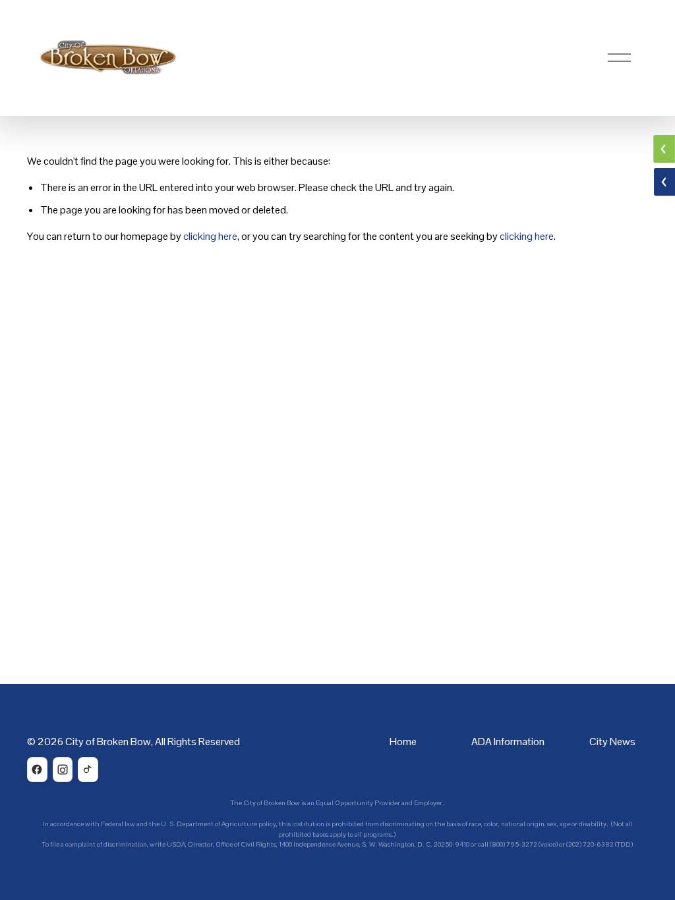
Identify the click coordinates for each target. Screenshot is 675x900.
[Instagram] (63, 769)
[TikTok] (88, 769)
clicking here (210, 236)
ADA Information (507, 741)
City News (612, 741)
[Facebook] (37, 769)
